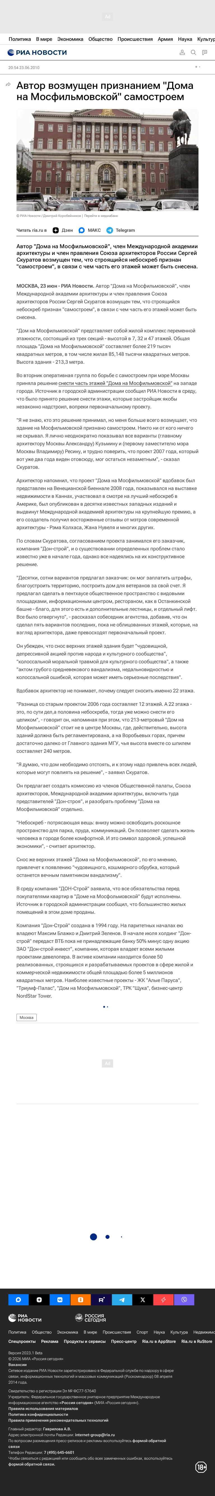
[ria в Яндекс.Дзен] (39, 1299)
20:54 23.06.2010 (23, 67)
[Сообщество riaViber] (184, 1299)
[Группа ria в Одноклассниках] (81, 1299)
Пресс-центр (124, 1341)
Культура (179, 1332)
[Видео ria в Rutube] (101, 1299)
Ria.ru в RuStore (196, 1341)
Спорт (142, 1332)
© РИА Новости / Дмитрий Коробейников (49, 216)
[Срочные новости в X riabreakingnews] (163, 1299)
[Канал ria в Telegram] (122, 1299)
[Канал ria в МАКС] (18, 1299)
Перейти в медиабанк (101, 216)
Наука (159, 1332)
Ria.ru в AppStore (159, 1341)
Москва (27, 1017)
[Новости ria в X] (143, 1299)
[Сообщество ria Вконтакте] (60, 1299)
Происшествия (117, 1332)
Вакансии (17, 1364)
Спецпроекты (22, 1341)
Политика (17, 1332)
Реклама (49, 1341)
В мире (90, 1332)
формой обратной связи (31, 1464)
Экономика (67, 1332)
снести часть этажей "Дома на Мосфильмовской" (115, 383)
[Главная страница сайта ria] (36, 52)
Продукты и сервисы (85, 1341)
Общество (42, 1332)
